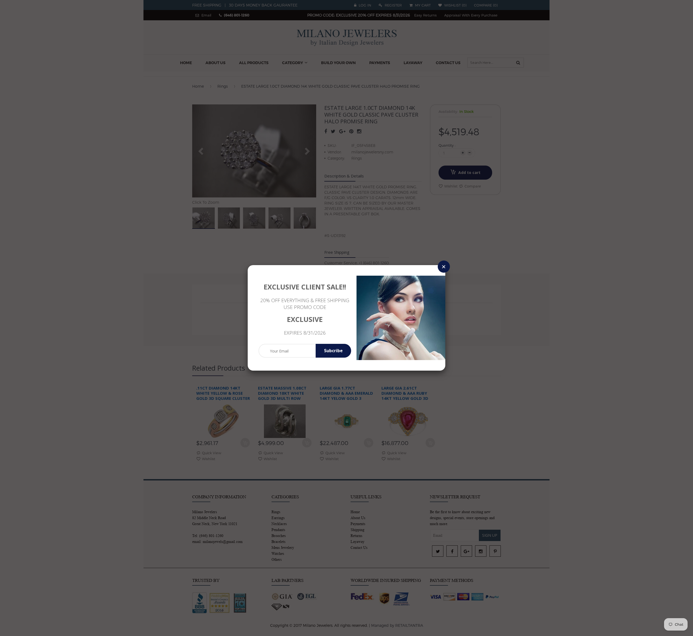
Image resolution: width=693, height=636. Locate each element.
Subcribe (333, 351)
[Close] (444, 267)
